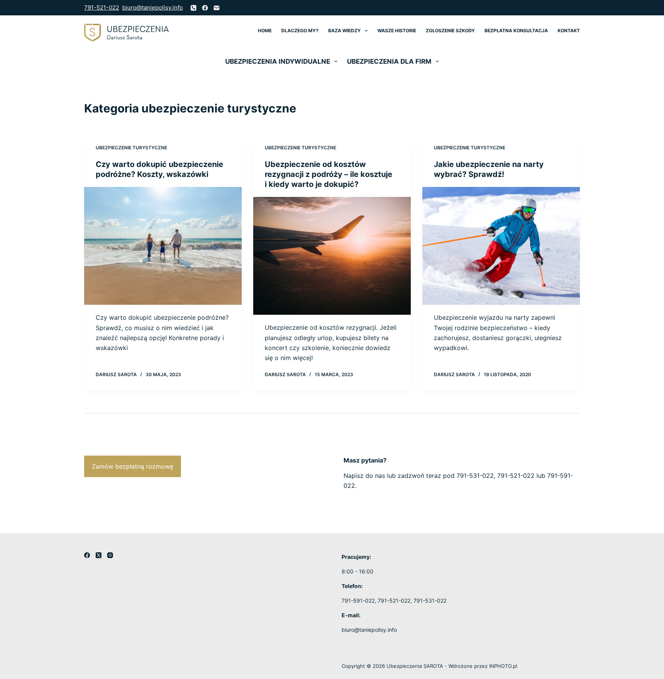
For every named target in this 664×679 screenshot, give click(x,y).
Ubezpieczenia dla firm (389, 61)
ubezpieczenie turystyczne (131, 147)
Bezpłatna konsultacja (516, 30)
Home (265, 30)
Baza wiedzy (344, 30)
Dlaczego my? (300, 30)
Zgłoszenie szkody (450, 30)
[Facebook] (205, 8)
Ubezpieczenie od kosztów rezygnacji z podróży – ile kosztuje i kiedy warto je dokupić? (328, 174)
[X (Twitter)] (98, 555)
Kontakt (569, 30)
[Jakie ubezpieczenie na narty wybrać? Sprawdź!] (501, 246)
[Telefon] (193, 8)
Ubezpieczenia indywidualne (277, 61)
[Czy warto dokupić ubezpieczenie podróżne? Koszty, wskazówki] (163, 246)
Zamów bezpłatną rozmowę (132, 466)
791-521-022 (101, 7)
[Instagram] (110, 555)
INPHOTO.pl (503, 666)
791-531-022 (475, 475)
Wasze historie (396, 30)
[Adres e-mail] (216, 8)
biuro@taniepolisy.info (152, 7)
